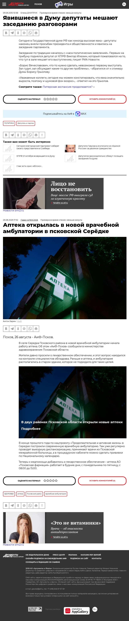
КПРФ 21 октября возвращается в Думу (36, 156)
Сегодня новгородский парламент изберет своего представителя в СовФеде (38, 147)
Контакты (96, 559)
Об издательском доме (37, 555)
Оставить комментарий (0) (102, 99)
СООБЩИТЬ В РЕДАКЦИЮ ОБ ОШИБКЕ (43, 562)
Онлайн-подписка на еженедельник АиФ (46, 559)
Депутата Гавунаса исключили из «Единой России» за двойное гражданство (99, 147)
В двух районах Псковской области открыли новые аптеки (72, 422)
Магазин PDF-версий (91, 555)
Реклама (72, 555)
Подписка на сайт (79, 559)
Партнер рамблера (52, 609)
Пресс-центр (59, 555)
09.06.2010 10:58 (10, 13)
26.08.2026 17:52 (10, 220)
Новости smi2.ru (13, 210)
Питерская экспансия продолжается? (68, 86)
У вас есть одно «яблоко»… (30, 166)
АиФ (19, 321)
